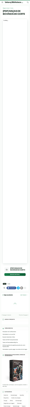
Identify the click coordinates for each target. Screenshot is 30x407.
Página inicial (6, 8)
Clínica (11, 400)
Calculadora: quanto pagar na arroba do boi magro (15, 349)
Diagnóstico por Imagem (9, 403)
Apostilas (22, 395)
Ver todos (23, 295)
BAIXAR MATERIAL (15, 274)
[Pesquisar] (27, 2)
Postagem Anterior (6, 315)
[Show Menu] (2, 2)
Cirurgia (5, 400)
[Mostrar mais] (25, 288)
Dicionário (19, 403)
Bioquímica (6, 398)
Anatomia (6, 395)
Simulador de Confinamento (9, 331)
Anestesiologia (14, 395)
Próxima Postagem (23, 315)
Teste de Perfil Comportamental (10, 339)
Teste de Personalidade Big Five (10, 342)
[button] (15, 392)
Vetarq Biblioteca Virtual (16, 2)
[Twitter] (18, 288)
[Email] (21, 288)
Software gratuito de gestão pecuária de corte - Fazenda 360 (14, 345)
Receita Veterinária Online (9, 337)
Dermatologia (19, 400)
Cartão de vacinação (15, 398)
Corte (11, 8)
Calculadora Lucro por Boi (9, 334)
